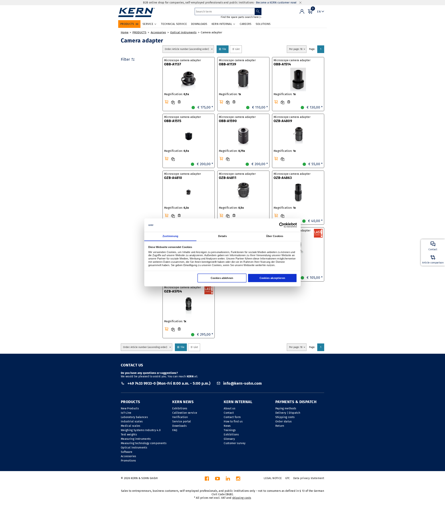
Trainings (230, 430)
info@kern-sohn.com (242, 383)
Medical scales (130, 425)
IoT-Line (126, 412)
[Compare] (173, 102)
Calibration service (184, 412)
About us (229, 408)
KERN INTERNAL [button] (222, 24)
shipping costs (241, 497)
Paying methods (285, 408)
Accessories (158, 32)
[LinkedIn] (228, 479)
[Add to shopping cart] (166, 102)
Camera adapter (211, 32)
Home (124, 32)
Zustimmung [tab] (170, 236)
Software (126, 452)
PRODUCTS (139, 32)
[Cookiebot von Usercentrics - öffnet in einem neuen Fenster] (281, 225)
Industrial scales (132, 421)
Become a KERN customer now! (276, 2)
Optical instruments (183, 32)
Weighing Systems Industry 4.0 (141, 430)
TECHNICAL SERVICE (174, 24)
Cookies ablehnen (222, 277)
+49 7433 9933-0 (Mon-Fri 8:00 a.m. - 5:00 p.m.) (168, 383)
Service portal (181, 421)
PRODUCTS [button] (127, 24)
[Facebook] (207, 479)
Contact (229, 412)
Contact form (232, 417)
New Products (130, 408)
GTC (287, 478)
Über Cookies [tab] (274, 236)
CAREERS (245, 24)
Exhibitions (179, 408)
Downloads (179, 425)
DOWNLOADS (199, 24)
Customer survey (234, 443)
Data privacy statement (308, 478)
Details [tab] (222, 236)
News (227, 425)
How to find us (233, 421)
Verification (180, 417)
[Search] (258, 11)
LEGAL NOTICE (273, 478)
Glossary (229, 438)
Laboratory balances (134, 417)
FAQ (174, 430)
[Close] (300, 2)
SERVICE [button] (148, 24)
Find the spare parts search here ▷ (241, 17)
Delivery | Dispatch (287, 412)
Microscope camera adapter (182, 62)
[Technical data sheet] (179, 102)
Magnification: (176, 94)
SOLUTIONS (263, 24)
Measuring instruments (136, 438)
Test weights (129, 434)
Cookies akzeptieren (272, 277)
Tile (225, 49)
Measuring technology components (143, 443)
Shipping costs (284, 417)
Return (279, 425)
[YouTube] (217, 479)
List (238, 49)
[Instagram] (238, 479)
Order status (283, 421)
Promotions (128, 460)
